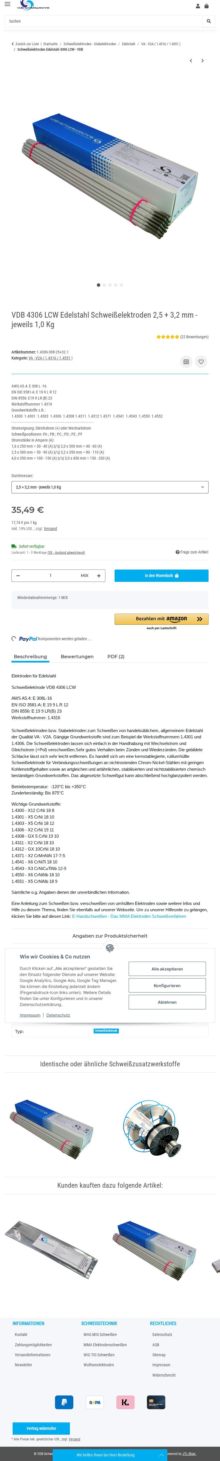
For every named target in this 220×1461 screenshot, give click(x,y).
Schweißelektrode (106, 1031)
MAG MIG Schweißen (100, 1334)
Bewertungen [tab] (77, 656)
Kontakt (21, 1334)
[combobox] (110, 487)
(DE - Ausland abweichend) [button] (66, 553)
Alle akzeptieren (167, 968)
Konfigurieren (167, 985)
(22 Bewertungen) (194, 337)
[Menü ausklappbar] (7, 4)
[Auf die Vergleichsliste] (186, 361)
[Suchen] (208, 21)
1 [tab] (98, 285)
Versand (50, 528)
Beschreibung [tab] (30, 656)
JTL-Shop (189, 1454)
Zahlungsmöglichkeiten (33, 1345)
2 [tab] (104, 285)
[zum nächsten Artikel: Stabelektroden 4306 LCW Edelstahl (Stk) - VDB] (203, 61)
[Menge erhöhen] (99, 576)
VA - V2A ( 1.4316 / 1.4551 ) (50, 358)
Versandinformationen (32, 1355)
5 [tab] (121, 285)
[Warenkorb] (208, 6)
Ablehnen (167, 1002)
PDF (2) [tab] (116, 656)
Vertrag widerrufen (41, 1428)
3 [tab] (110, 285)
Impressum (30, 1015)
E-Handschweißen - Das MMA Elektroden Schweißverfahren (129, 916)
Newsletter (23, 1365)
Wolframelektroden (99, 1365)
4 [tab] (115, 285)
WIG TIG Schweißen (99, 1355)
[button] (198, 6)
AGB (155, 1345)
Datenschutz (58, 1015)
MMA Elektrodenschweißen (105, 1345)
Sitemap (159, 1355)
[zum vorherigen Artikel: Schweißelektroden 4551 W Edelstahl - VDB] (191, 61)
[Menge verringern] (18, 576)
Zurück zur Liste (27, 44)
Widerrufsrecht (164, 1375)
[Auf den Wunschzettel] (201, 361)
